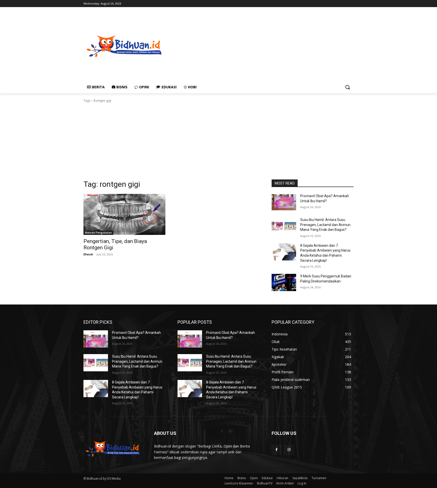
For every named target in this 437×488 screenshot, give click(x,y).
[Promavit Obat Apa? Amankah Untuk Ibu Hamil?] (284, 202)
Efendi (88, 254)
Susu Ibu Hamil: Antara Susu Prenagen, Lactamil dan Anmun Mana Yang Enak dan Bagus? (325, 225)
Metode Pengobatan (98, 232)
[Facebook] (276, 450)
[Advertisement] (287, 45)
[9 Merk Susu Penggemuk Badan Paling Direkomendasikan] (284, 282)
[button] (347, 87)
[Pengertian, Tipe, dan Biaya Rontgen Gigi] (124, 214)
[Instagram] (289, 450)
